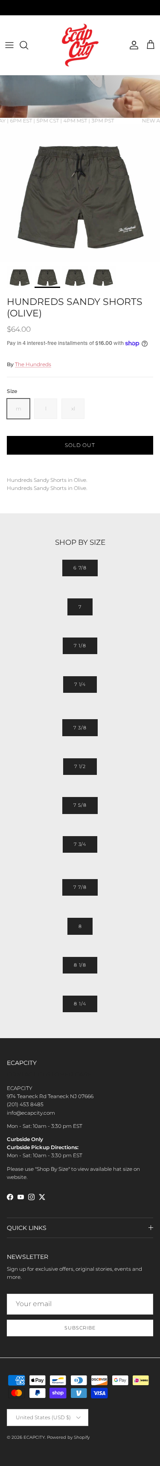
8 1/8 (80, 965)
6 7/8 (80, 568)
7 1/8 (80, 646)
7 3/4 (80, 844)
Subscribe (80, 1328)
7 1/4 (80, 684)
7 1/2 (80, 766)
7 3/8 (79, 728)
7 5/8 (79, 805)
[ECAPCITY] (80, 45)
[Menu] (9, 45)
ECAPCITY (34, 1437)
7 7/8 (79, 887)
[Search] (28, 45)
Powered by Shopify (68, 1437)
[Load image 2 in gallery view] (80, 193)
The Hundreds (33, 364)
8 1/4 (80, 1004)
